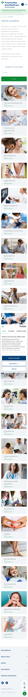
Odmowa (14, 369)
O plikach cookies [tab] (21, 331)
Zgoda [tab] (4, 331)
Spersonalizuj (13, 363)
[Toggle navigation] (26, 4)
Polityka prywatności (6, 688)
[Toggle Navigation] (14, 650)
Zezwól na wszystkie (14, 358)
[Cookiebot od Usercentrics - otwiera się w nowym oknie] (19, 327)
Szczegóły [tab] (11, 331)
